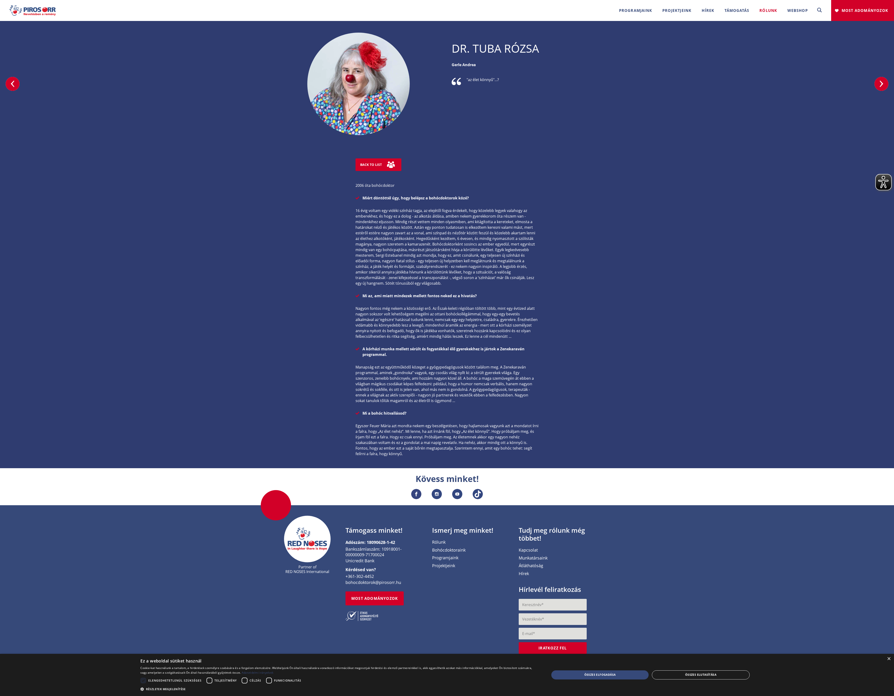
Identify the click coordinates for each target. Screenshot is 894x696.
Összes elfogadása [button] (600, 675)
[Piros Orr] (32, 7)
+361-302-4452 (359, 576)
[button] (819, 10)
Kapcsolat (528, 550)
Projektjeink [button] (676, 10)
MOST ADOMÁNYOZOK (374, 598)
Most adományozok (865, 10)
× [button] (889, 659)
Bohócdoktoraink (449, 550)
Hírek (708, 10)
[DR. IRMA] (881, 84)
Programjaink (445, 557)
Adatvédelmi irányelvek (258, 673)
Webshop (797, 10)
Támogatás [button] (737, 10)
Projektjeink (443, 565)
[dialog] (447, 675)
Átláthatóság (531, 565)
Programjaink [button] (635, 10)
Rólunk (439, 542)
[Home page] (307, 539)
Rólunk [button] (768, 10)
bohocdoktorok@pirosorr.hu (373, 582)
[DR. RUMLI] (13, 84)
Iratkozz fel (552, 648)
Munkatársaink (533, 558)
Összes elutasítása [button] (700, 675)
